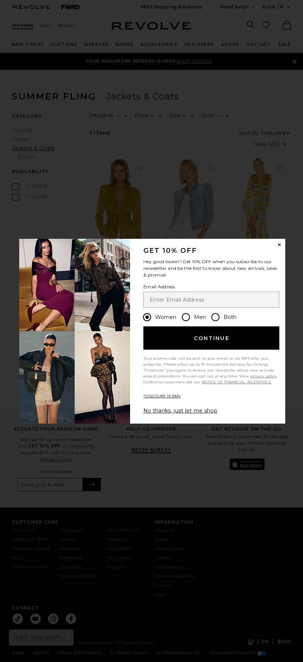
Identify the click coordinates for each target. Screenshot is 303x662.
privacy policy (263, 376)
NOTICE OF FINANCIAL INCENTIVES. (236, 382)
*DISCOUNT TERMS (162, 396)
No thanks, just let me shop (180, 410)
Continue (211, 338)
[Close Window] (279, 245)
